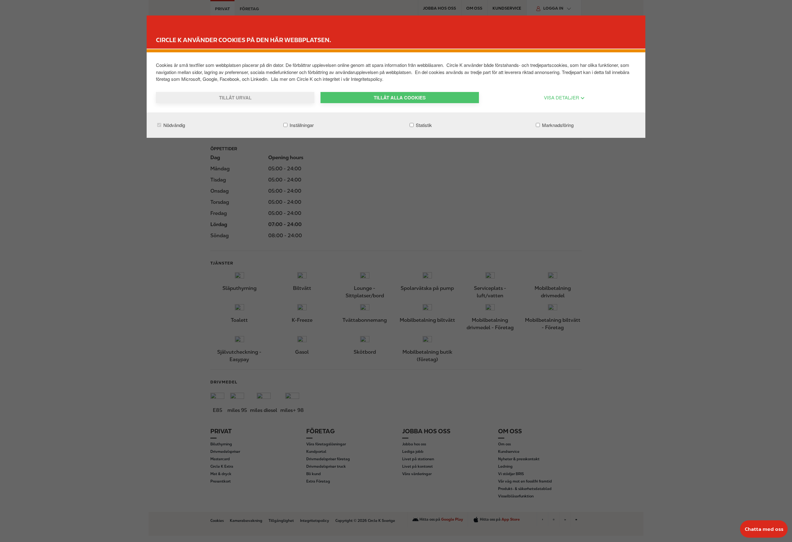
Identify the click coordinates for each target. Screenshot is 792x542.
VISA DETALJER (562, 97)
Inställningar (301, 125)
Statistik (423, 125)
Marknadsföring (557, 125)
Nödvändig (173, 125)
